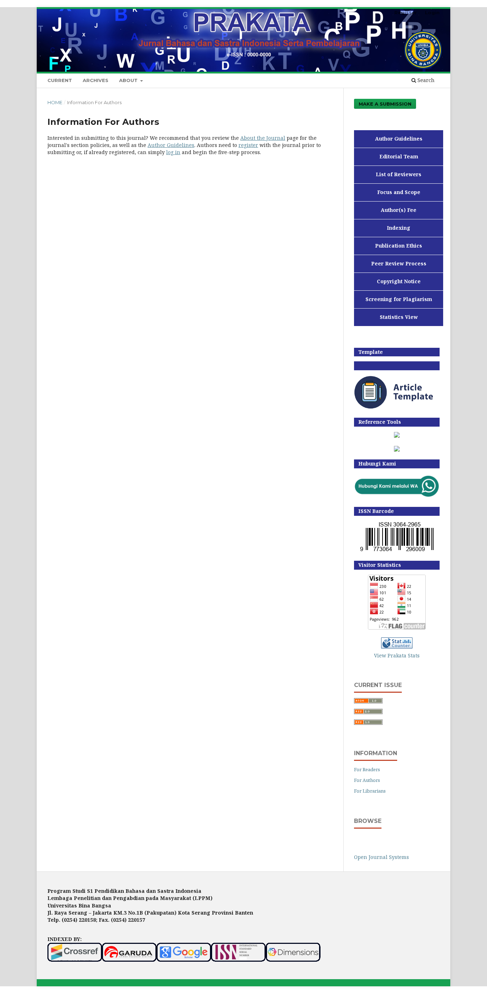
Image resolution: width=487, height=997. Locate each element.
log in (173, 152)
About (129, 80)
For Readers (367, 769)
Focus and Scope (398, 192)
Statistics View (399, 317)
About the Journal (262, 137)
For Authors (367, 780)
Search (425, 80)
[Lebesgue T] (397, 449)
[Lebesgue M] (397, 435)
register (248, 145)
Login (432, 12)
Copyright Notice (399, 281)
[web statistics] (396, 646)
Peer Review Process (398, 263)
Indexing (398, 227)
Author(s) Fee (398, 210)
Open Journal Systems (381, 857)
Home (54, 102)
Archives (95, 80)
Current (59, 80)
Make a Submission (385, 104)
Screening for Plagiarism (398, 299)
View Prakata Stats (397, 655)
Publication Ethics (398, 245)
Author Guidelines (171, 145)
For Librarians (370, 791)
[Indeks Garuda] (129, 959)
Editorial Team (398, 156)
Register (405, 12)
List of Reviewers (398, 174)
